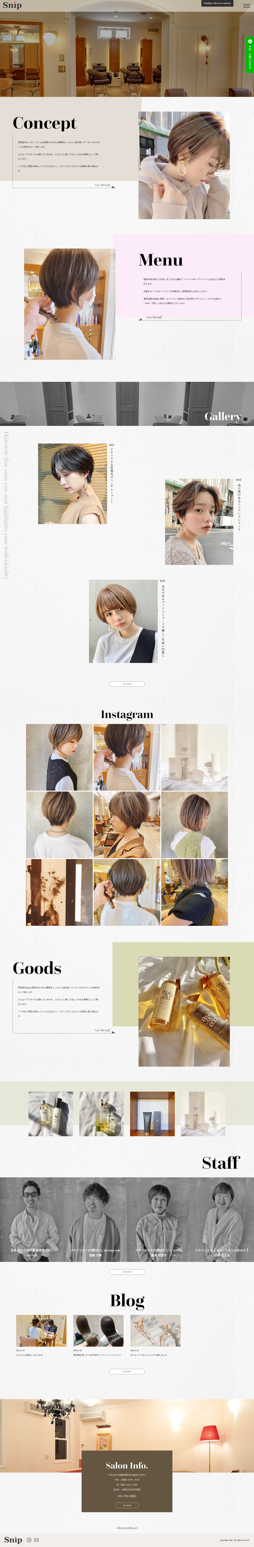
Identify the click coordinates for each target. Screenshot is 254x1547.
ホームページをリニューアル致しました (148, 1355)
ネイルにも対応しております (29, 1355)
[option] (127, 48)
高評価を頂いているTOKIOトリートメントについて (97, 1355)
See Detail (127, 684)
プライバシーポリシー (127, 1528)
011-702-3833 (127, 1496)
